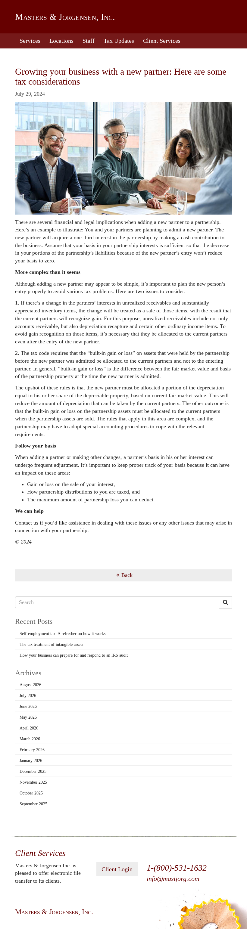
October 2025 (31, 793)
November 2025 (33, 782)
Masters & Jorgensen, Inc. (65, 17)
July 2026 (28, 695)
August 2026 (30, 685)
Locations (61, 40)
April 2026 (29, 728)
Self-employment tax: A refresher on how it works (62, 633)
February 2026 (32, 750)
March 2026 (30, 739)
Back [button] (127, 575)
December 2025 (33, 771)
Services (30, 40)
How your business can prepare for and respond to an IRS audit (74, 655)
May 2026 (28, 717)
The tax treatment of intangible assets (51, 644)
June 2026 (28, 706)
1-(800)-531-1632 (177, 867)
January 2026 (31, 760)
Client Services (161, 40)
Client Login (117, 869)
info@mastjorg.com (173, 878)
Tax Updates (119, 40)
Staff (89, 40)
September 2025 (33, 804)
